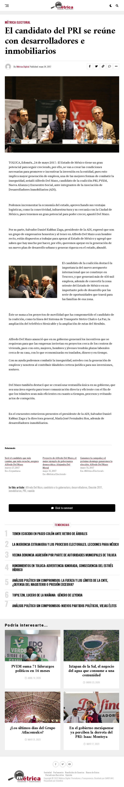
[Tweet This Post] (96, 66)
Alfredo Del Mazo (34, 487)
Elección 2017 (95, 487)
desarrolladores (79, 487)
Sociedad (48, 772)
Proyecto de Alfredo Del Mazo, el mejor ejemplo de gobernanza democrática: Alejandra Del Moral (60, 462)
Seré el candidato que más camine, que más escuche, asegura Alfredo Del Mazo (22, 461)
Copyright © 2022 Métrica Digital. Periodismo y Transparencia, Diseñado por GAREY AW (78, 778)
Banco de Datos (92, 772)
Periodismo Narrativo (54, 775)
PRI (24, 490)
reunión (31, 490)
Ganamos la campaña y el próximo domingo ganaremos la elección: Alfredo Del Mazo (96, 461)
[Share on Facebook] (90, 66)
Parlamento (58, 772)
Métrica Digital (22, 66)
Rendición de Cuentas (74, 772)
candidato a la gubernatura (57, 487)
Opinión (68, 775)
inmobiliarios (15, 490)
